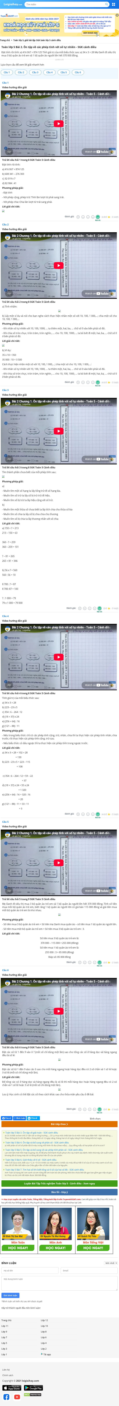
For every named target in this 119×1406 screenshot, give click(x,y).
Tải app (47, 1354)
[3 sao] (110, 1118)
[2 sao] (106, 1118)
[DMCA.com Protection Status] (32, 1397)
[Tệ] (83, 217)
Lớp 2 (44, 1348)
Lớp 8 (44, 1331)
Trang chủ (6, 1320)
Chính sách (7, 1375)
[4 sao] (113, 1118)
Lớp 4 (44, 1343)
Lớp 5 (4, 1343)
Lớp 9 (4, 1331)
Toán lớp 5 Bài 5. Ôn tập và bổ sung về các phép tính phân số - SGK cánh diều (44, 1149)
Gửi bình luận (10, 1295)
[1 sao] (103, 1118)
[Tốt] (93, 217)
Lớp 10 (44, 1325)
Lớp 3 (4, 1348)
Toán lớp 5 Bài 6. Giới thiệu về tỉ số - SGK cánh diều (30, 1159)
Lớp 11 (4, 1325)
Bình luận (20, 1118)
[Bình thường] (88, 217)
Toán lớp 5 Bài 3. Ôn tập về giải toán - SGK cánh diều (31, 1132)
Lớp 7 (4, 1337)
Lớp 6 (44, 1337)
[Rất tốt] (98, 217)
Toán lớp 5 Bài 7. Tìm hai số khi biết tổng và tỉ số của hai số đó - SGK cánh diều (44, 1169)
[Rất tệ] (78, 217)
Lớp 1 (4, 1354)
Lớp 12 (44, 1320)
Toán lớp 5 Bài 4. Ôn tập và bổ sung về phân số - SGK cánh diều (37, 1142)
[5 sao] (117, 1118)
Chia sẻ (8, 1118)
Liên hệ (6, 1369)
